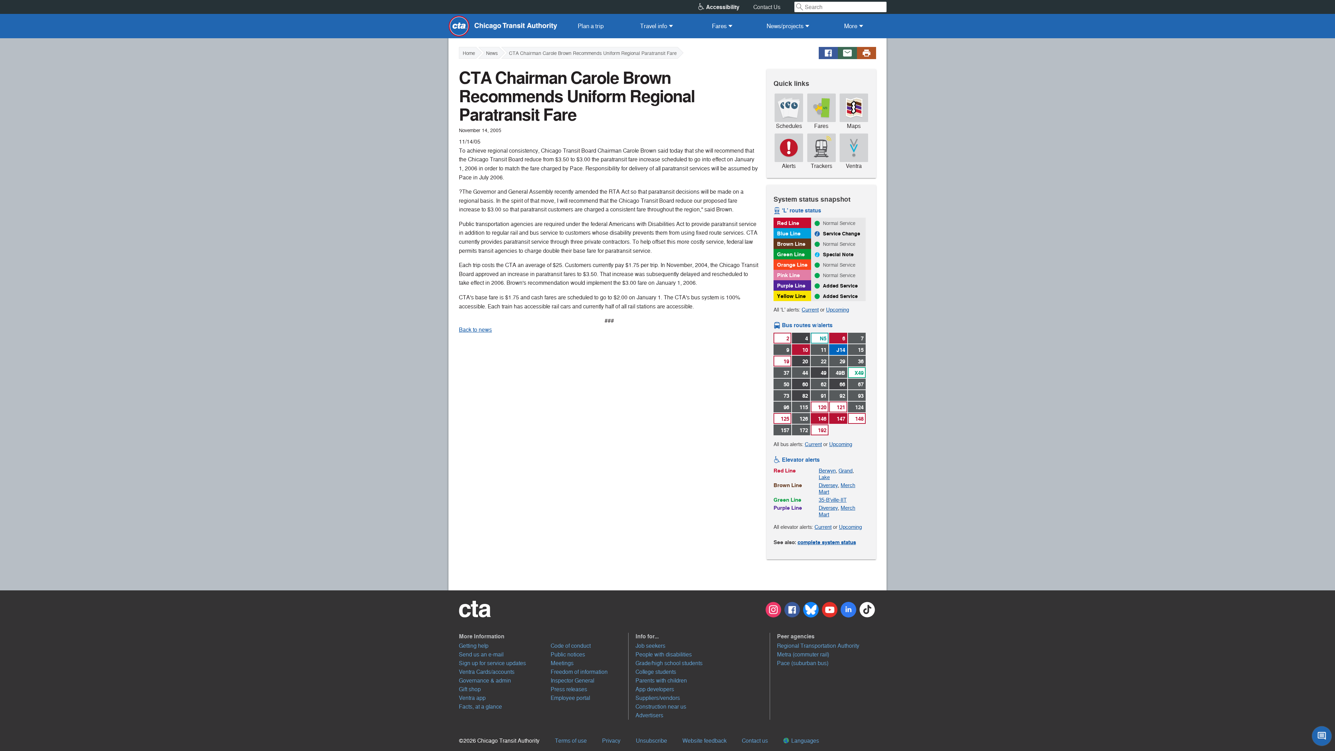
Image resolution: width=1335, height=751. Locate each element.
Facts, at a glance (480, 707)
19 (786, 361)
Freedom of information (579, 672)
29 (842, 361)
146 (822, 419)
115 (804, 407)
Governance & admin (485, 681)
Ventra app (472, 698)
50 (786, 384)
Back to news (475, 330)
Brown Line (791, 244)
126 (804, 419)
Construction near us (661, 707)
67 (861, 384)
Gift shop (470, 689)
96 (786, 407)
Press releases (569, 689)
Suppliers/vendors (658, 698)
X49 (859, 373)
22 (823, 361)
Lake (824, 477)
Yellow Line (791, 296)
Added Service (840, 286)
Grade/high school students (669, 663)
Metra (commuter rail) (803, 654)
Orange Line (792, 265)
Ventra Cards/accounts (487, 672)
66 (842, 384)
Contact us (755, 741)
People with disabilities (664, 654)
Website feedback (704, 741)
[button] (544, 636)
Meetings (562, 663)
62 (823, 384)
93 (861, 396)
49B (840, 373)
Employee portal (570, 698)
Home (469, 53)
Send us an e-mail (481, 654)
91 (823, 396)
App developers (655, 689)
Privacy (611, 741)
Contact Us (766, 7)
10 (805, 350)
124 (859, 407)
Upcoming (837, 310)
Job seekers (650, 646)
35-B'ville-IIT (833, 500)
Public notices (568, 654)
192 (822, 430)
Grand (845, 471)
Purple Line (791, 286)
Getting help (473, 646)
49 (823, 373)
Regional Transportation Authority (818, 646)
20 (805, 361)
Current (810, 310)
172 (804, 430)
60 (805, 384)
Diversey (828, 485)
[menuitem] (591, 26)
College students (656, 672)
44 (805, 373)
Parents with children (661, 681)
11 (823, 350)
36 (861, 361)
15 (861, 350)
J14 (840, 350)
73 (786, 396)
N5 (823, 338)
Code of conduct (571, 646)
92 (842, 396)
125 (785, 419)
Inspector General (572, 681)
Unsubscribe (651, 741)
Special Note (838, 254)
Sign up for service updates (492, 663)
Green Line (791, 254)
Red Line (788, 223)
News (492, 53)
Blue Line (789, 233)
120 (822, 407)
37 (786, 373)
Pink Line (788, 275)
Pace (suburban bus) (802, 663)
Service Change (841, 233)
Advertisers (649, 715)
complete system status (827, 542)
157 (785, 430)
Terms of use (571, 741)
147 (841, 419)
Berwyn (827, 471)
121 (841, 407)
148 (859, 419)
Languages (804, 741)
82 (805, 396)
